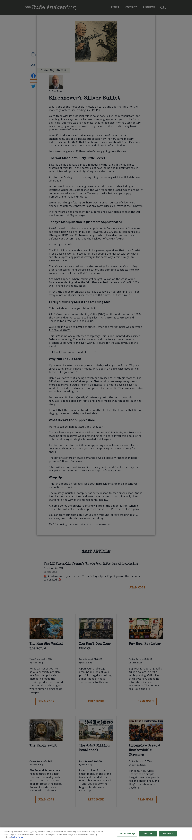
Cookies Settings (127, 833)
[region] (96, 833)
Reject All (148, 833)
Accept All (168, 833)
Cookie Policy (17, 837)
